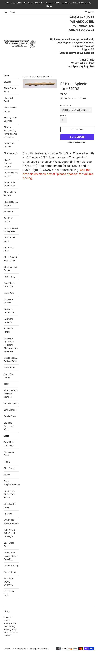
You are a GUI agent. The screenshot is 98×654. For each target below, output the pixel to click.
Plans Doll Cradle (8, 99)
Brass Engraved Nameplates (11, 229)
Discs (6, 436)
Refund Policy (9, 626)
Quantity (63, 116)
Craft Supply (9, 277)
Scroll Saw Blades (9, 376)
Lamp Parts (9, 293)
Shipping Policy (10, 629)
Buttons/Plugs (10, 410)
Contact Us (8, 617)
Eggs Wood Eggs (9, 454)
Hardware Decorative (9, 311)
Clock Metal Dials (9, 249)
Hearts (7, 475)
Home (6, 75)
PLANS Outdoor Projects (11, 203)
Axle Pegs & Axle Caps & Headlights (9, 533)
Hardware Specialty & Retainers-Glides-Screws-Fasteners (11, 345)
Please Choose (65, 106)
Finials (7, 462)
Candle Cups (10, 416)
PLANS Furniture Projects (8, 163)
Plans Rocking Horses (10, 109)
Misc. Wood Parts (9, 593)
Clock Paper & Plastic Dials (10, 259)
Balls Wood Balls (9, 544)
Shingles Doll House (10, 505)
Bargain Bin (9, 212)
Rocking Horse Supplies (10, 119)
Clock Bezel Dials (9, 239)
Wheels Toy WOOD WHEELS (9, 582)
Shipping (63, 98)
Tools (6, 384)
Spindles (8, 514)
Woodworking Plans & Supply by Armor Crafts (32, 649)
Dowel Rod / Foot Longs (9, 444)
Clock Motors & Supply (11, 268)
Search (7, 620)
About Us (8, 636)
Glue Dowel (9, 468)
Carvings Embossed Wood (9, 426)
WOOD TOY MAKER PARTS (11, 522)
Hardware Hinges (8, 330)
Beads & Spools (11, 403)
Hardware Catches (8, 301)
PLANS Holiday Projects (11, 174)
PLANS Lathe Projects (10, 194)
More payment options (77, 142)
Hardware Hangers (8, 320)
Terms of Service (11, 632)
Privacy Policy (10, 623)
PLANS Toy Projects (9, 145)
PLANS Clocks (10, 153)
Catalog (7, 82)
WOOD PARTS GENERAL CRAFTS (11, 393)
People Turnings (11, 566)
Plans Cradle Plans (10, 90)
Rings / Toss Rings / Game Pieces (10, 494)
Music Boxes (9, 368)
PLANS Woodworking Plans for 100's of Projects (10, 132)
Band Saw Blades (8, 220)
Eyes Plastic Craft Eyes (9, 285)
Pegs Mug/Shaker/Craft (11, 483)
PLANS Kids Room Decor (9, 184)
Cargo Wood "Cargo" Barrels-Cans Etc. (11, 556)
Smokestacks (10, 572)
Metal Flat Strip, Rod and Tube (11, 359)
